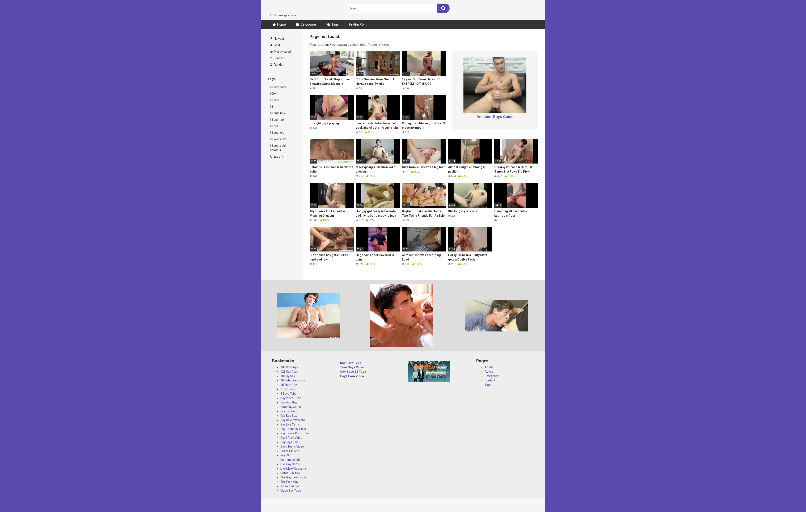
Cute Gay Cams (290, 407)
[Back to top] (792, 499)
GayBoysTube (289, 442)
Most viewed (282, 51)
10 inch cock (278, 87)
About (489, 367)
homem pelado (290, 459)
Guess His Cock (290, 451)
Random (279, 64)
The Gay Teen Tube (293, 477)
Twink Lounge (289, 486)
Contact (490, 380)
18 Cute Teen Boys (292, 380)
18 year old (277, 132)
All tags (275, 156)
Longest (279, 58)
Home (281, 24)
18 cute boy (277, 113)
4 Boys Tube (288, 393)
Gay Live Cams (290, 424)
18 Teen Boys (289, 384)
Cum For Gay (288, 402)
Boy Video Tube (290, 398)
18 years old (278, 139)
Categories (309, 24)
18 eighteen (277, 119)
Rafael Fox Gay (290, 473)
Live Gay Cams (290, 464)
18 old (274, 126)
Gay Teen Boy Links (293, 429)
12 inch (274, 100)
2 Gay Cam (287, 389)
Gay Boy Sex (288, 415)
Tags (335, 24)
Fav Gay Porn (289, 411)
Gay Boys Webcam (292, 420)
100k (273, 93)
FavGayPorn (357, 24)
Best (276, 45)
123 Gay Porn (289, 371)
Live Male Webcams (293, 468)
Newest (278, 38)
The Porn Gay (289, 481)
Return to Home (378, 44)
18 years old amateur (278, 148)
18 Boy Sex (287, 376)
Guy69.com (287, 455)
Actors (489, 371)
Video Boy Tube (290, 490)
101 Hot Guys (289, 367)
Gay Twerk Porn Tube (294, 433)
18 (271, 106)
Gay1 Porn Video (291, 437)
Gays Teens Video (292, 446)
